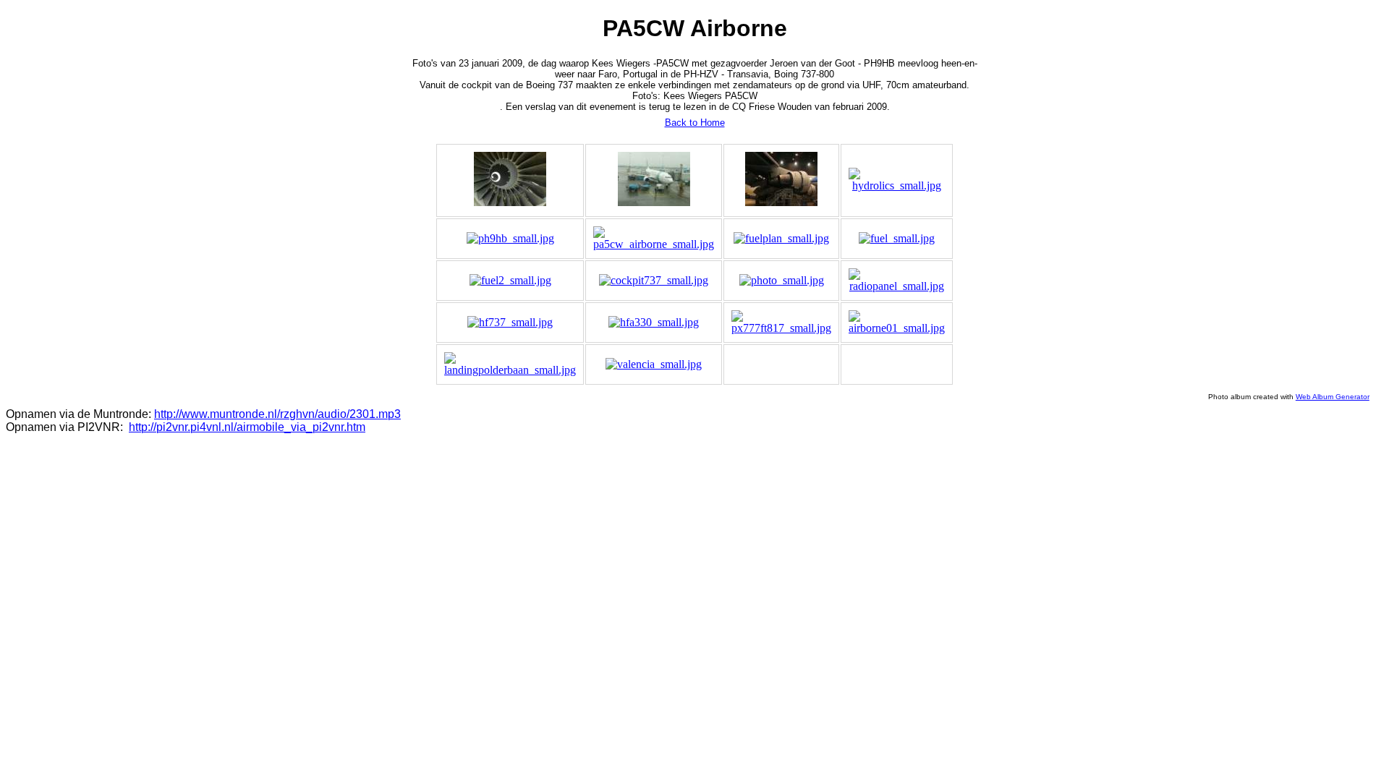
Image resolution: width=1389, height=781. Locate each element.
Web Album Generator (1332, 397)
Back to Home (695, 122)
